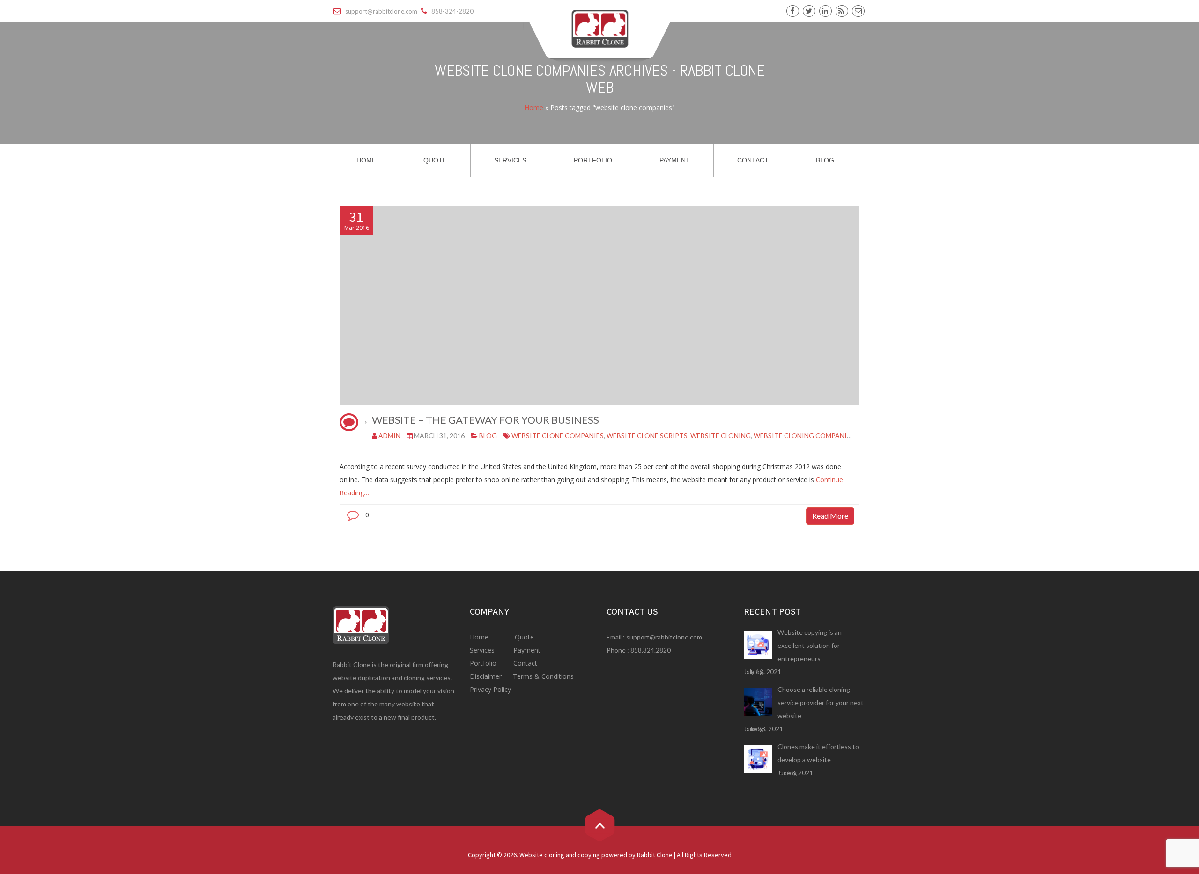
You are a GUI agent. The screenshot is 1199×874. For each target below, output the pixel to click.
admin (389, 436)
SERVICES (510, 160)
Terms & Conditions (542, 676)
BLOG (825, 160)
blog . (758, 672)
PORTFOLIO (593, 160)
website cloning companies (804, 436)
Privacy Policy (490, 689)
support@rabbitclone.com (664, 637)
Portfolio (484, 663)
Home (534, 107)
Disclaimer (486, 676)
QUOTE (435, 160)
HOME (366, 160)
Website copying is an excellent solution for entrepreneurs (809, 645)
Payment (526, 650)
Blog (488, 436)
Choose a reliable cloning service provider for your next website (820, 702)
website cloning (720, 436)
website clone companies (557, 436)
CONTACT (753, 160)
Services (483, 650)
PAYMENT (674, 160)
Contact (524, 663)
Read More (830, 515)
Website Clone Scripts (647, 436)
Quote (524, 636)
